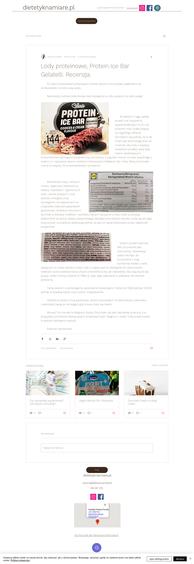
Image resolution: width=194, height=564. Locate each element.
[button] (164, 36)
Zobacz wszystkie (159, 365)
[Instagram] (142, 8)
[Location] (157, 8)
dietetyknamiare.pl (49, 7)
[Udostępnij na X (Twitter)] (49, 338)
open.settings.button (159, 558)
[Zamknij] (190, 559)
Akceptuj (180, 558)
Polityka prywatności (20, 560)
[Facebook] (149, 8)
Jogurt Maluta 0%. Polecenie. (96, 400)
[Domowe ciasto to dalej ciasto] (146, 383)
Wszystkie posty (33, 36)
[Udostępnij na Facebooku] (42, 338)
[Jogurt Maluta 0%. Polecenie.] (97, 383)
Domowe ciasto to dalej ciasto (142, 402)
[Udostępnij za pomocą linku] (64, 338)
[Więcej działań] (151, 57)
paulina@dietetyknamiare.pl (110, 7)
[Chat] (96, 547)
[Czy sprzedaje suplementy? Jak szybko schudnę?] (48, 383)
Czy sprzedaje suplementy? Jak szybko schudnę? (47, 402)
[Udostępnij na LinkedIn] (57, 338)
